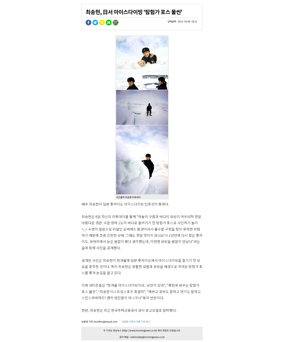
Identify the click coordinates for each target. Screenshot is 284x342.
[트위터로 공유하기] (95, 24)
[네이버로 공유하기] (109, 24)
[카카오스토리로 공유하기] (102, 24)
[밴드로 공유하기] (115, 24)
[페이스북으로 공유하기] (88, 24)
